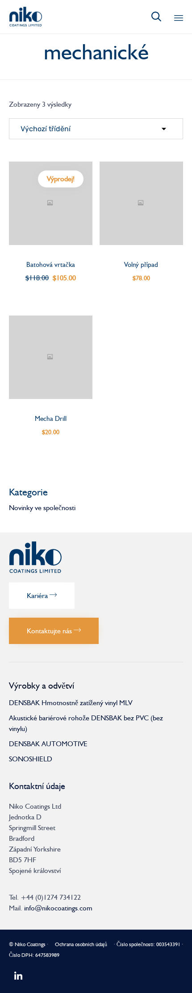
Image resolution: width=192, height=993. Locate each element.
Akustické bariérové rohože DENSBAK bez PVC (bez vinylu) (86, 723)
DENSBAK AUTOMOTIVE (48, 744)
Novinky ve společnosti (42, 507)
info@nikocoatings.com (58, 908)
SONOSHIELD (30, 759)
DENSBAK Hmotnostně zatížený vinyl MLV (70, 702)
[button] (42, 595)
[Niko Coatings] (25, 17)
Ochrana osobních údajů (81, 944)
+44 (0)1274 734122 (51, 897)
